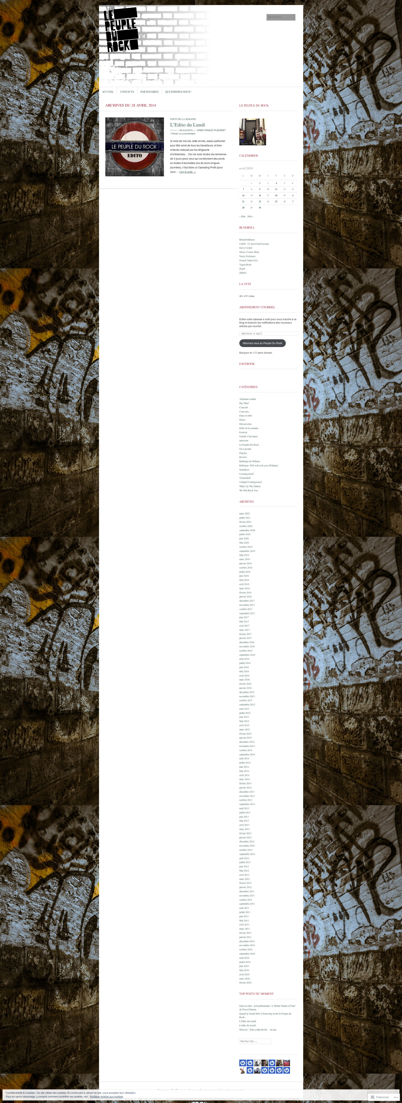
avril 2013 (244, 824)
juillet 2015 (244, 712)
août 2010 (244, 957)
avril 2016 (244, 675)
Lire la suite (187, 171)
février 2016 (245, 683)
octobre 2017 (245, 609)
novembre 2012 (247, 845)
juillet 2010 (244, 962)
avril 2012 (244, 874)
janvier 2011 (245, 937)
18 (276, 195)
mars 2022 (244, 513)
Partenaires (149, 92)
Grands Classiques (248, 436)
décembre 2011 (246, 891)
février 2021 (245, 521)
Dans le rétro (245, 415)
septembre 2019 (247, 551)
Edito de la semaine (183, 119)
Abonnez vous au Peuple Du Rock (262, 343)
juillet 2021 (244, 517)
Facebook (247, 364)
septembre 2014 (247, 754)
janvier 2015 (245, 737)
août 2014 (244, 758)
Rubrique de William (249, 461)
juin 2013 (244, 816)
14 (243, 195)
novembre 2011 (247, 895)
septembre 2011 (247, 903)
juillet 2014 (244, 762)
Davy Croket (245, 247)
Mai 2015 (244, 721)
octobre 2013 (245, 799)
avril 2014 (244, 775)
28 (243, 207)
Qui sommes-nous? (178, 92)
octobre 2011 (245, 899)
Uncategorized (246, 473)
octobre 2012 (245, 849)
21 (243, 201)
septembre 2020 (247, 530)
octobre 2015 (245, 700)
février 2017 (245, 634)
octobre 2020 (245, 526)
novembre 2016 (247, 646)
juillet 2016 (244, 663)
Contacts (127, 92)
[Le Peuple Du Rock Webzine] (169, 20)
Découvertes (245, 423)
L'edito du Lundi (247, 1025)
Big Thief (244, 403)
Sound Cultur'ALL (248, 260)
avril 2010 (244, 974)
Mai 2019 (244, 555)
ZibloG (242, 272)
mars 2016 (244, 679)
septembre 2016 (247, 654)
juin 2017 (244, 617)
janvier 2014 (245, 787)
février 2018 (245, 592)
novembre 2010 (247, 945)
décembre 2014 (246, 741)
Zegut (242, 268)
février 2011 (245, 932)
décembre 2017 (246, 600)
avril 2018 (244, 584)
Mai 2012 (244, 870)
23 (260, 201)
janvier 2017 (245, 638)
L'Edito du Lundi (247, 1021)
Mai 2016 (244, 671)
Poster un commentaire (183, 133)
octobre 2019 (245, 546)
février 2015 (245, 733)
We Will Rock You (248, 490)
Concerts (243, 407)
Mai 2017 (244, 621)
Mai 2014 (244, 771)
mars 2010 (244, 978)
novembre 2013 (247, 795)
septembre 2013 (247, 804)
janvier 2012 (245, 887)
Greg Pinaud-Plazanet (211, 130)
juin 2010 (244, 966)
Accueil (108, 92)
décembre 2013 (246, 791)
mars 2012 (244, 879)
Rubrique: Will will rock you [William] (258, 465)
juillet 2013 (244, 812)
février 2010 (245, 982)
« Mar (242, 216)
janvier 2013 (245, 837)
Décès (242, 419)
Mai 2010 (244, 970)
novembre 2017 (247, 604)
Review (243, 457)
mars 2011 (244, 928)
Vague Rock (245, 264)
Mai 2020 (244, 542)
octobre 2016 (245, 650)
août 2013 (244, 808)
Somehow (244, 469)
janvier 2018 (245, 596)
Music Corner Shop (249, 252)
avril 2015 (244, 725)
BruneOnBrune (247, 239)
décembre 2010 (246, 941)
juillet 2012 (244, 862)
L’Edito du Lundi (187, 124)
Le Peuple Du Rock (249, 444)
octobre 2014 (245, 750)
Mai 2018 (244, 579)
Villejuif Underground (250, 482)
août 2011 (244, 907)
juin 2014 (244, 766)
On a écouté (245, 448)
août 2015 (244, 708)
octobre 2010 (245, 949)
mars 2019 (244, 559)
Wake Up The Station (249, 486)
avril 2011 (244, 924)
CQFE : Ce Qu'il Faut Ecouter (254, 243)
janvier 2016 (245, 687)
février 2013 (245, 833)
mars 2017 (244, 629)
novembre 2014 (247, 746)
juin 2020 (244, 538)
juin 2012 (244, 866)
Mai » (250, 216)
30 (260, 207)
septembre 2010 (247, 953)
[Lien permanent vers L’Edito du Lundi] (134, 175)
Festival (243, 432)
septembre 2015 (247, 704)
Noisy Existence (247, 256)
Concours (244, 411)
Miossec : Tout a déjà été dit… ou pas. (258, 1029)
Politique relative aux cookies (106, 1096)
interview (244, 440)
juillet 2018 (244, 571)
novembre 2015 (247, 696)
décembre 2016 (246, 642)
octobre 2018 (245, 567)
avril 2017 (244, 625)
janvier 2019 (245, 563)
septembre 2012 (247, 854)
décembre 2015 (246, 692)
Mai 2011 (244, 920)
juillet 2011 (244, 912)
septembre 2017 (247, 613)
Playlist (243, 453)
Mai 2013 (244, 820)
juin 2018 (244, 575)
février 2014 (245, 783)
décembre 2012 (246, 841)
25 (276, 201)
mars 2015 (244, 729)
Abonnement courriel (257, 307)
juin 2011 (244, 916)
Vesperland (244, 477)
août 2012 (244, 858)
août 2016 (244, 658)
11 (276, 189)
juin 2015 (244, 716)
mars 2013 (244, 829)
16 (260, 195)
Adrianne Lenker (247, 399)
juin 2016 (244, 667)
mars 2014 (244, 779)
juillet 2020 (244, 534)
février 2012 (245, 882)
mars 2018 (244, 588)
